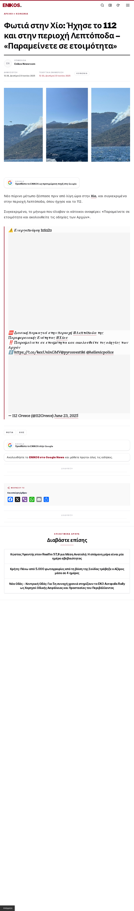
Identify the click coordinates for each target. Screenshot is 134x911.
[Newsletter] (110, 5)
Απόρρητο (7, 908)
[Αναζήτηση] (102, 5)
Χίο (93, 196)
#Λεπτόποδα (84, 332)
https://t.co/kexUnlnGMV (37, 352)
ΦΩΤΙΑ (9, 432)
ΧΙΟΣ (21, 432)
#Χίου (62, 337)
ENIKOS (12, 5)
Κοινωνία (22, 14)
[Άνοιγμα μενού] (127, 5)
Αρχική (8, 14)
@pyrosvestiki (73, 352)
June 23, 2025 (66, 415)
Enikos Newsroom (24, 63)
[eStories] (118, 5)
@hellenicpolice (100, 352)
